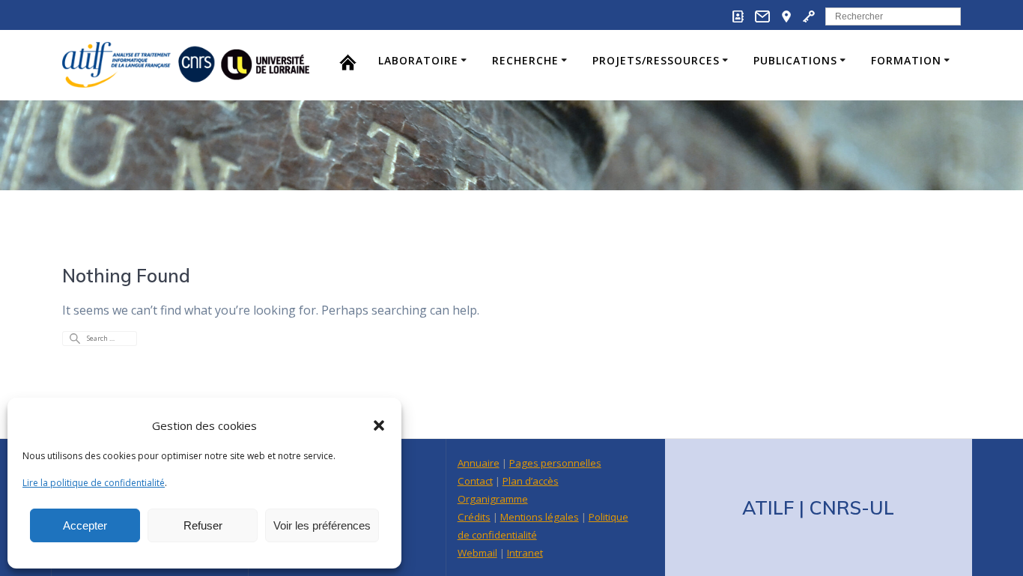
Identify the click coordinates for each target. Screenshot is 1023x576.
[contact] (762, 19)
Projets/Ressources (656, 60)
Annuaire (479, 463)
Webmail (477, 553)
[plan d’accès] (786, 19)
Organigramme (493, 499)
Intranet (525, 553)
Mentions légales (539, 517)
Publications (795, 60)
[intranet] (809, 19)
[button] (378, 425)
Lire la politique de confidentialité (93, 482)
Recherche (525, 60)
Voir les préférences (322, 525)
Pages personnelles (555, 463)
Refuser (202, 525)
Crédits (474, 517)
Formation (906, 60)
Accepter (85, 525)
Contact (475, 481)
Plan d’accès (531, 481)
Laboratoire (418, 60)
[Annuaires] (738, 19)
